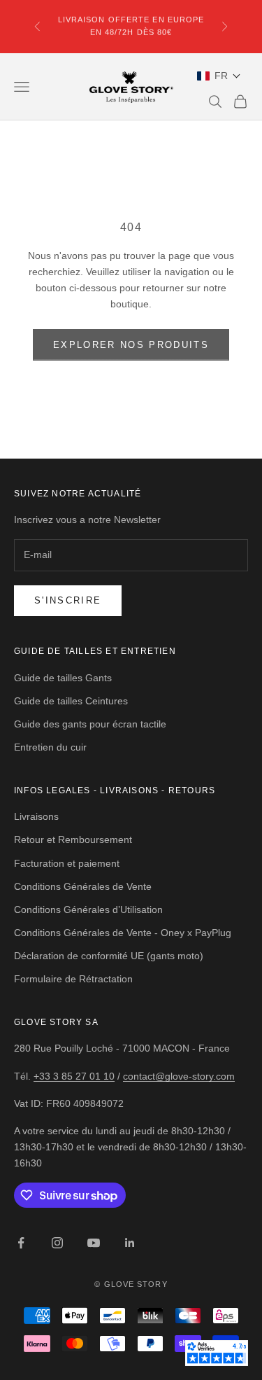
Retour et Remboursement (73, 839)
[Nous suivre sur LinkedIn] (130, 1243)
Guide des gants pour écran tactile (90, 724)
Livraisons (36, 816)
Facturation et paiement (66, 863)
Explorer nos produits (131, 345)
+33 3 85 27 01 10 (74, 1076)
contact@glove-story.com (179, 1076)
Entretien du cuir (50, 747)
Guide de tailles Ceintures (71, 700)
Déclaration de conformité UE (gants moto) (108, 955)
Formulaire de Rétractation (73, 978)
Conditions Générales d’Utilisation (88, 909)
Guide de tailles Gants (63, 677)
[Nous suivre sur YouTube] (94, 1243)
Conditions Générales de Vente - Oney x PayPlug (122, 932)
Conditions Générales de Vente (83, 886)
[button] (219, 75)
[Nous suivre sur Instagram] (57, 1243)
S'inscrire (67, 600)
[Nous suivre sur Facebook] (21, 1243)
